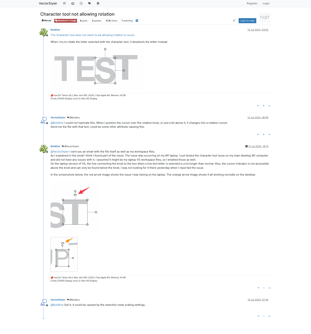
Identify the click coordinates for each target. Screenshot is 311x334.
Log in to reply (247, 20)
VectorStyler (48, 3)
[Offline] (45, 32)
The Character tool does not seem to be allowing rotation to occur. (93, 35)
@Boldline (74, 117)
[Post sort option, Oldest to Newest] (234, 20)
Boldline (55, 29)
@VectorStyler (71, 146)
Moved (47, 20)
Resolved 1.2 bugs (67, 20)
